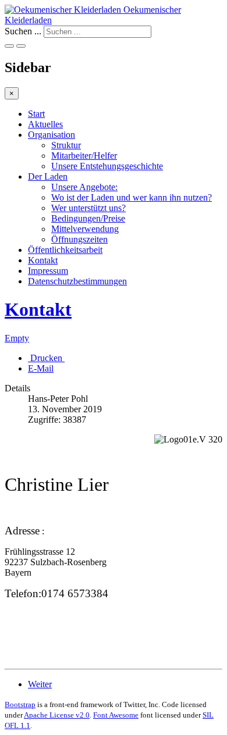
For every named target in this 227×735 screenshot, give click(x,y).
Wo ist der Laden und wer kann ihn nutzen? (131, 197)
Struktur (66, 145)
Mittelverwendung (85, 229)
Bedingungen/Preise (88, 218)
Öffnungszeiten (79, 239)
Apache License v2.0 (57, 715)
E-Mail (41, 368)
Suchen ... (23, 31)
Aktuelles (45, 124)
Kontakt (43, 260)
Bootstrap (20, 704)
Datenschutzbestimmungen (77, 281)
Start (36, 114)
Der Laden (48, 176)
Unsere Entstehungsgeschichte (107, 166)
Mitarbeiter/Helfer (84, 155)
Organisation (51, 135)
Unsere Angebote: (84, 187)
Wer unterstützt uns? (88, 208)
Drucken (46, 358)
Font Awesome (116, 715)
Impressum (48, 271)
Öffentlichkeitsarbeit (65, 250)
